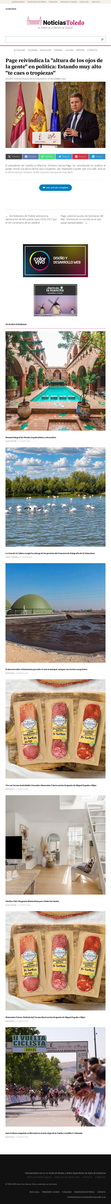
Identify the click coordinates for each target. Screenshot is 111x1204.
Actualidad (38, 78)
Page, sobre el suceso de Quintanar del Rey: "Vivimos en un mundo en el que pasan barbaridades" (82, 219)
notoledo (23, 78)
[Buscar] (102, 39)
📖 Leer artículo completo (55, 187)
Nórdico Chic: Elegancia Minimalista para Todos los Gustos (32, 901)
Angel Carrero (11, 557)
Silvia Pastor (10, 441)
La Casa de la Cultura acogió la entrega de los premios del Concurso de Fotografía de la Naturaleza (50, 553)
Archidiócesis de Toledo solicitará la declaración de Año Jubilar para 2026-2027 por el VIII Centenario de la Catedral (31, 219)
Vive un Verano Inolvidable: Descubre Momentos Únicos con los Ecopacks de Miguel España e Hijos (50, 785)
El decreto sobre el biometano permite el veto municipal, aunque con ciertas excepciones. (46, 669)
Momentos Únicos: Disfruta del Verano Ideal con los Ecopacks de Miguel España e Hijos (45, 1017)
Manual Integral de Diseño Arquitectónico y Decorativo (30, 437)
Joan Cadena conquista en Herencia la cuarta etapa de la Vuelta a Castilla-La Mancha (43, 1133)
